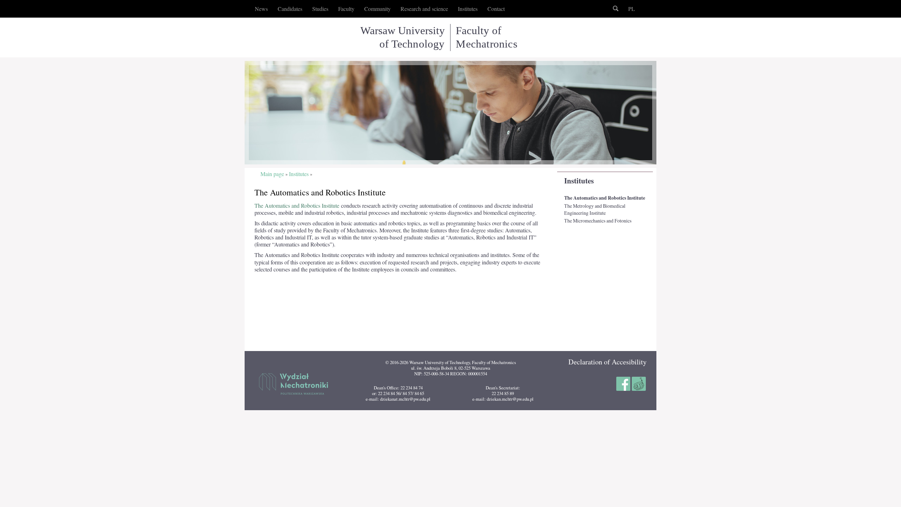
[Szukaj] (615, 9)
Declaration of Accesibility (607, 362)
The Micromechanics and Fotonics (597, 220)
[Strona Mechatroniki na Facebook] (624, 382)
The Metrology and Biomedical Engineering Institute (594, 209)
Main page (272, 174)
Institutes (579, 180)
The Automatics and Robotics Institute (604, 197)
